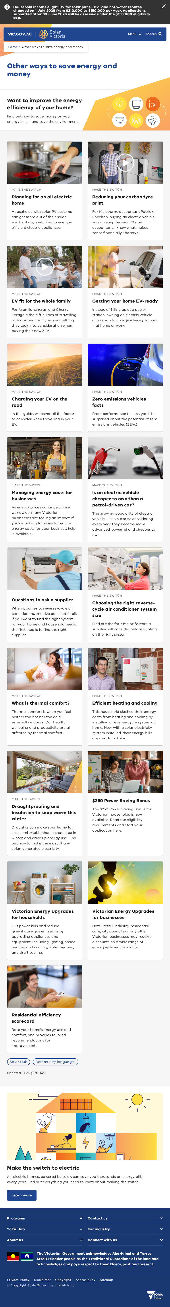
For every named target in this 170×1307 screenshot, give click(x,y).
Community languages (55, 1061)
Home (12, 47)
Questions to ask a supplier (42, 600)
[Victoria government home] (155, 1295)
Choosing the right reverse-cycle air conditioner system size (124, 609)
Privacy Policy (18, 1280)
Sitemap (106, 1280)
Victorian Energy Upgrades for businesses (123, 914)
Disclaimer (42, 1280)
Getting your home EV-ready (125, 301)
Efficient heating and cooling (125, 703)
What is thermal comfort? (41, 703)
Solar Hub (18, 1061)
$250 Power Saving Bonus (121, 801)
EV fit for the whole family (41, 301)
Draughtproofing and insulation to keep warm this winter (44, 812)
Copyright (63, 1280)
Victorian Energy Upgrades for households (43, 914)
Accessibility (86, 1280)
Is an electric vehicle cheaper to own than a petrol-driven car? (117, 499)
